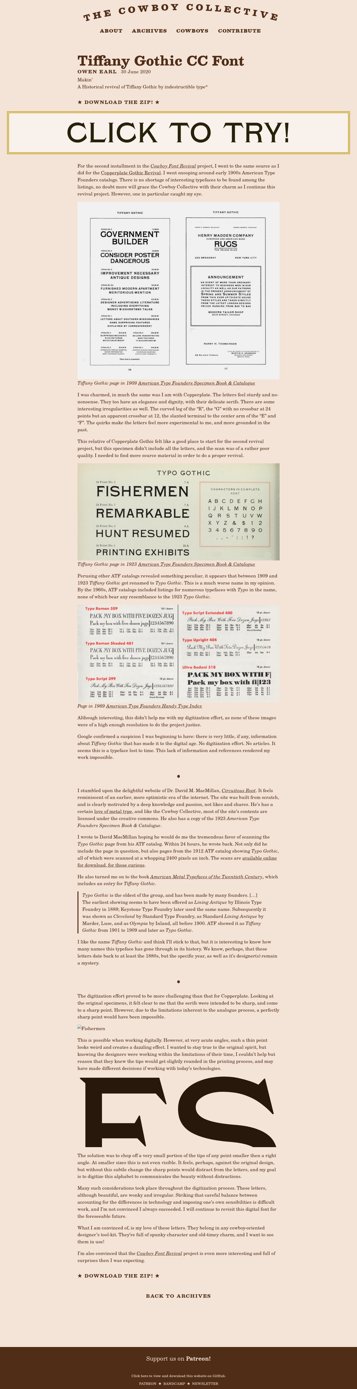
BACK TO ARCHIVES (178, 1296)
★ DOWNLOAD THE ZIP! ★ (118, 102)
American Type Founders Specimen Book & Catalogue (196, 382)
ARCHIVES (149, 30)
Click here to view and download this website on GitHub (178, 1375)
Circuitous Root (239, 790)
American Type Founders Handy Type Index (154, 705)
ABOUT (111, 30)
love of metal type (113, 811)
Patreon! (198, 1358)
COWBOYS (192, 30)
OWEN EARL (97, 71)
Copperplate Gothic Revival (131, 172)
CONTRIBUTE (239, 30)
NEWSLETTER (205, 1383)
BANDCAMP (174, 1383)
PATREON (147, 1383)
